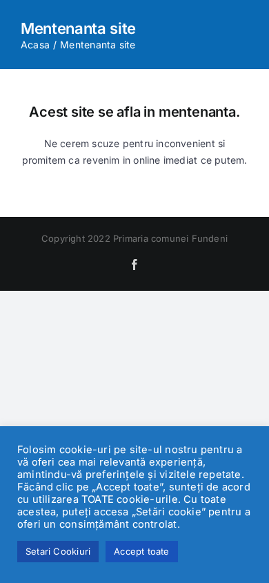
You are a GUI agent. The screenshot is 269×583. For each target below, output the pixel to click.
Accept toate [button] (142, 551)
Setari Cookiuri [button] (58, 551)
